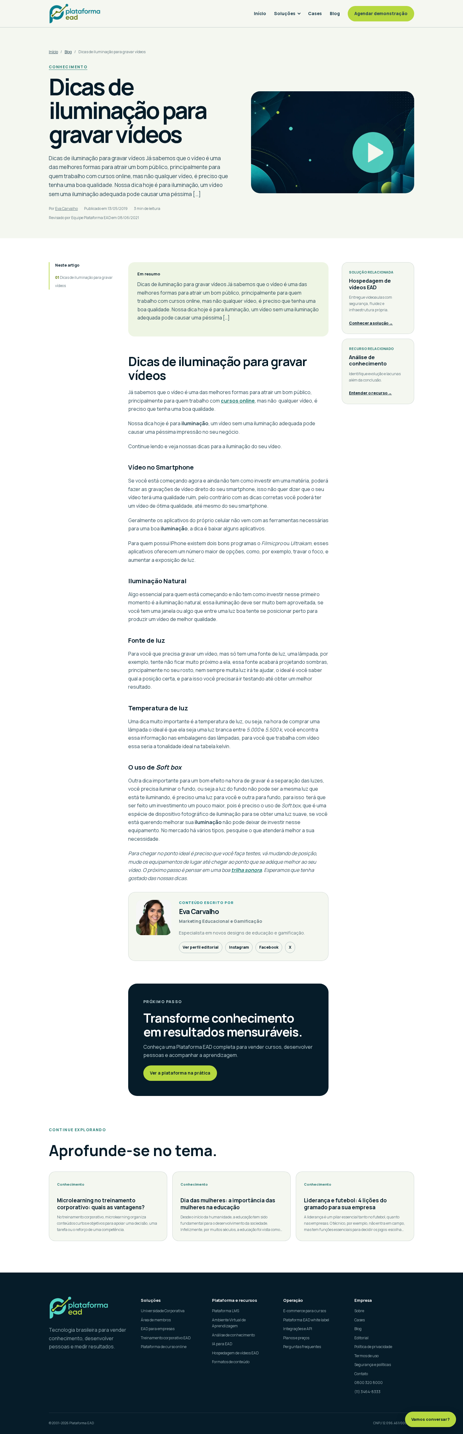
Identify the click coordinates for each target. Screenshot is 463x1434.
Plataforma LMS (225, 1310)
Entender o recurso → (370, 393)
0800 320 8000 (368, 1382)
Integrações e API (297, 1328)
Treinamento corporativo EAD (166, 1338)
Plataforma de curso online (163, 1346)
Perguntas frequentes (302, 1346)
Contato (361, 1373)
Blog (335, 13)
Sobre (359, 1310)
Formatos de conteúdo (230, 1361)
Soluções (284, 13)
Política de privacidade (373, 1346)
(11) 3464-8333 (367, 1391)
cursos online (238, 400)
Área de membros (156, 1320)
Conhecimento (68, 67)
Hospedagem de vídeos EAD (235, 1353)
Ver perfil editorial (201, 947)
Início (260, 13)
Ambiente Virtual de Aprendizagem (229, 1323)
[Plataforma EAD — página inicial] (89, 1307)
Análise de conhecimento (233, 1335)
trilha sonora (246, 870)
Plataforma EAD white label (306, 1320)
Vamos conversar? (430, 1419)
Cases (315, 13)
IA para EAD (222, 1343)
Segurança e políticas (372, 1364)
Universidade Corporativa (163, 1310)
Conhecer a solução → (371, 323)
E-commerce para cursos (304, 1310)
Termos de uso (366, 1355)
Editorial (361, 1338)
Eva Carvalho (66, 208)
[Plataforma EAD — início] (75, 13)
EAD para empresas (157, 1328)
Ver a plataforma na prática (180, 1073)
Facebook (268, 947)
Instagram (239, 947)
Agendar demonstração (381, 13)
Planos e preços (296, 1338)
